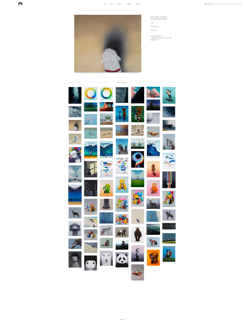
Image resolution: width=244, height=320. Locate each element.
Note (105, 4)
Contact (138, 4)
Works (119, 4)
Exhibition (129, 4)
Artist (111, 4)
